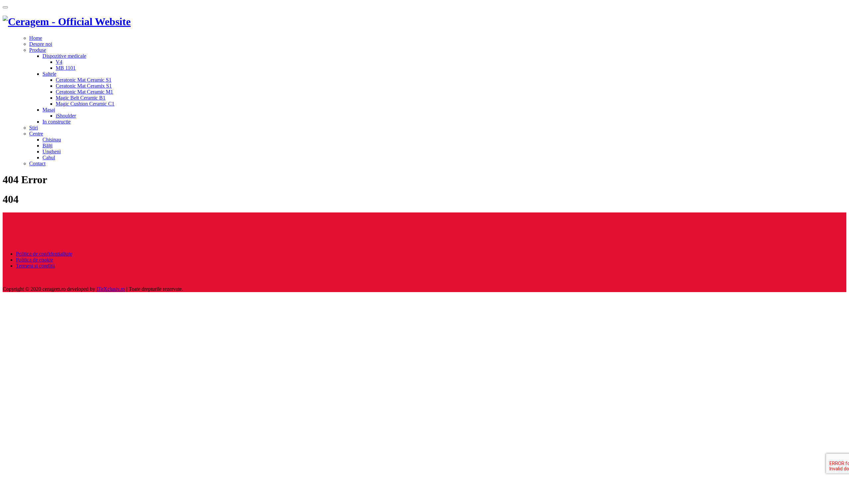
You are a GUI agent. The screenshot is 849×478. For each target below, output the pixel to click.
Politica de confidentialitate (44, 254)
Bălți (47, 145)
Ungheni (51, 151)
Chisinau (51, 139)
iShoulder (66, 116)
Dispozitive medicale (64, 56)
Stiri (33, 127)
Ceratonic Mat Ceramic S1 (83, 80)
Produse (37, 50)
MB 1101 (66, 68)
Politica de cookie (34, 260)
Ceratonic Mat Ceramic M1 (84, 92)
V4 (59, 62)
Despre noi (40, 44)
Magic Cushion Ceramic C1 (85, 104)
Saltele (49, 74)
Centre (36, 133)
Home (35, 38)
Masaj (48, 110)
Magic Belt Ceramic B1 (80, 98)
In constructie (56, 121)
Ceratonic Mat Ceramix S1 (84, 86)
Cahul (48, 157)
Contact (37, 163)
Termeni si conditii (35, 266)
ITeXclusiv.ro (111, 289)
